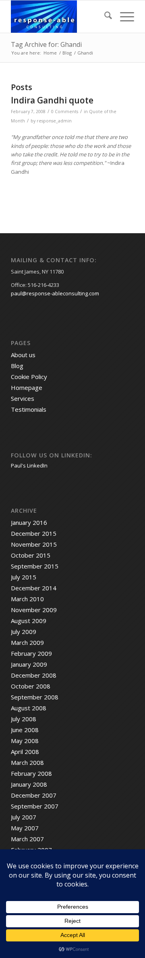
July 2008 (23, 719)
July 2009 (23, 631)
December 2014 (33, 588)
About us (23, 355)
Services (22, 398)
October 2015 (30, 555)
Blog (17, 366)
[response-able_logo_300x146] (60, 16)
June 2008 (25, 730)
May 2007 (25, 828)
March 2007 (27, 839)
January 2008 (29, 784)
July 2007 (23, 817)
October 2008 (30, 686)
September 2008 (34, 697)
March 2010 (27, 599)
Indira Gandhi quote (52, 100)
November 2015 (34, 544)
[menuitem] (104, 16)
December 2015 (33, 533)
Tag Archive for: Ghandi (46, 44)
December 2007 (33, 795)
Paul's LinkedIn (29, 465)
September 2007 (34, 806)
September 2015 (34, 566)
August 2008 (28, 708)
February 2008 (31, 773)
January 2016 (29, 522)
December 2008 (33, 675)
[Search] (104, 16)
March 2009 (27, 642)
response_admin (54, 121)
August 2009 (28, 621)
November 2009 (34, 610)
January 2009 (29, 664)
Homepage (26, 387)
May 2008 (25, 741)
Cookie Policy (29, 377)
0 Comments (64, 111)
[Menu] (123, 16)
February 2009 (31, 653)
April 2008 (25, 751)
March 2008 (27, 762)
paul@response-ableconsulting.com (55, 293)
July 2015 (23, 577)
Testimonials (28, 409)
